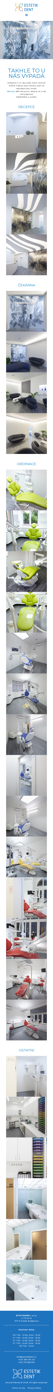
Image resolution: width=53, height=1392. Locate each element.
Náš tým (11, 91)
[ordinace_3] (26, 530)
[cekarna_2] (26, 352)
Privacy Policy (34, 1388)
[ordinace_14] (26, 1020)
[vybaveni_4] (26, 1198)
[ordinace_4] (26, 571)
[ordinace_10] (26, 857)
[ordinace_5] (26, 734)
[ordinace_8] (26, 775)
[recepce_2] (26, 173)
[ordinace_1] (26, 490)
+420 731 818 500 (26, 1362)
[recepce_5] (26, 254)
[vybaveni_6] (26, 1280)
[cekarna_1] (26, 311)
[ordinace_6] (26, 612)
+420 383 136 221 (26, 1359)
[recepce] (26, 132)
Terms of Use (18, 1388)
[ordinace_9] (26, 816)
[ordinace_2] (26, 693)
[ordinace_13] (26, 979)
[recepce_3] (26, 214)
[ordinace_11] (26, 897)
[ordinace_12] (26, 938)
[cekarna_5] (26, 433)
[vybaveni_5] (26, 1239)
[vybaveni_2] (26, 1117)
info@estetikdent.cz (26, 1357)
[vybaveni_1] (26, 1076)
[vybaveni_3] (26, 1157)
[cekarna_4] (26, 392)
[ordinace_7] (26, 653)
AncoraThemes (12, 1382)
